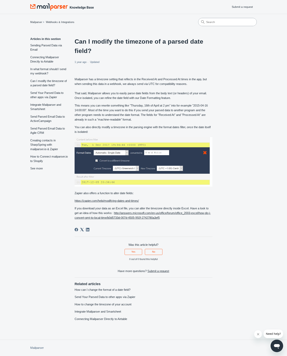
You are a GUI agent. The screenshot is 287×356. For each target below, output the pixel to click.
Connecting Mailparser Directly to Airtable (44, 59)
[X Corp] (82, 229)
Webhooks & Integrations (60, 22)
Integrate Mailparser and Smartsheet (45, 107)
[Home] (62, 7)
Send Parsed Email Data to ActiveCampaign (47, 119)
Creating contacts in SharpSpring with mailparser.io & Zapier (44, 145)
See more (36, 168)
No (153, 251)
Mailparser (36, 22)
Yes (133, 251)
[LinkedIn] (87, 229)
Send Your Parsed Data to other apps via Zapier (46, 95)
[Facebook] (76, 229)
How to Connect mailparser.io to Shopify (49, 159)
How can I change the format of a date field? (102, 289)
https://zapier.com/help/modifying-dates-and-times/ (107, 200)
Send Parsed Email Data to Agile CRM (47, 131)
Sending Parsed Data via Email (46, 47)
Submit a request (242, 6)
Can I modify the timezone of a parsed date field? (48, 83)
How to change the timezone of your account (103, 304)
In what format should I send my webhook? (48, 71)
